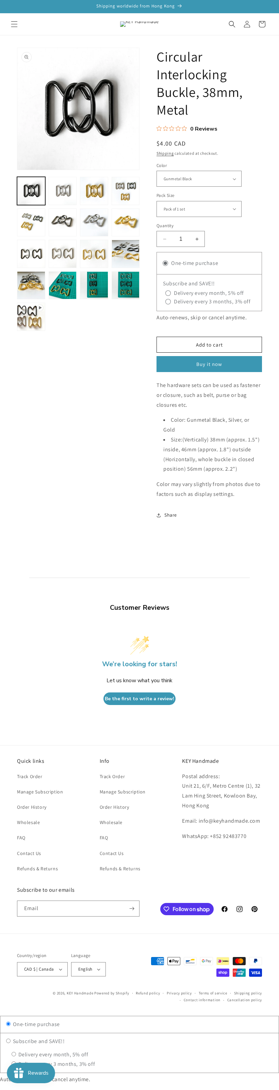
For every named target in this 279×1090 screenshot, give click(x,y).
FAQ (21, 838)
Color (162, 165)
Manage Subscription (40, 792)
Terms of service (213, 993)
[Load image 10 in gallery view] (63, 254)
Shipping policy (248, 993)
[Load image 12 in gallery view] (126, 254)
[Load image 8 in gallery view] (126, 222)
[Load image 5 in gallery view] (31, 222)
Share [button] (170, 515)
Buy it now (209, 364)
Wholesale (28, 822)
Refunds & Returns (37, 869)
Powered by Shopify (111, 993)
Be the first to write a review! (139, 698)
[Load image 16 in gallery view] (126, 285)
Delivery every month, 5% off (52, 1054)
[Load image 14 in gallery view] (63, 285)
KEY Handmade (80, 993)
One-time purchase (36, 1024)
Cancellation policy (244, 999)
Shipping (165, 153)
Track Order (30, 776)
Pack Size (166, 195)
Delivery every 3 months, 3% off (56, 1064)
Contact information (202, 999)
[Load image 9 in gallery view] (31, 254)
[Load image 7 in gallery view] (94, 222)
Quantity (165, 226)
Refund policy (148, 993)
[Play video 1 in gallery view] (31, 317)
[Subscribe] (131, 909)
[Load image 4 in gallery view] (126, 191)
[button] (14, 24)
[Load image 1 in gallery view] (31, 191)
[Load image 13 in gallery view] (31, 285)
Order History (32, 807)
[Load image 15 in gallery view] (94, 285)
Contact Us (29, 853)
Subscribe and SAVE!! (38, 1041)
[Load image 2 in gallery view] (63, 191)
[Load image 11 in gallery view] (94, 254)
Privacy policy (179, 993)
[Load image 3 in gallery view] (94, 191)
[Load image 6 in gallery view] (63, 222)
